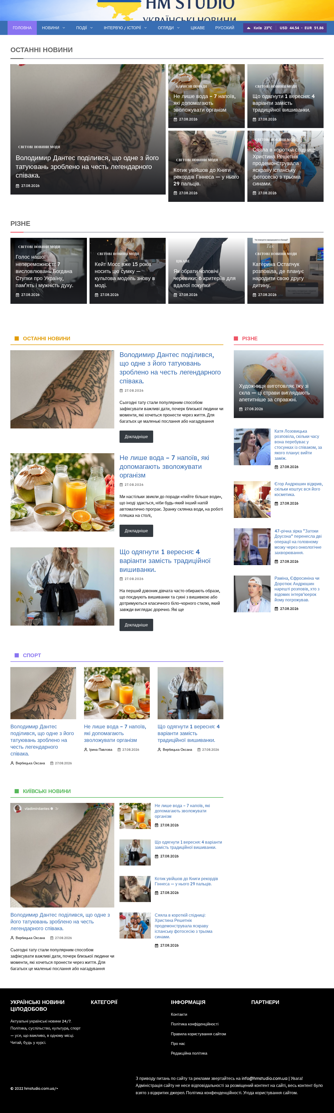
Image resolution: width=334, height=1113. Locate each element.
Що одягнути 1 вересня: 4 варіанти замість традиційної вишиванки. (284, 103)
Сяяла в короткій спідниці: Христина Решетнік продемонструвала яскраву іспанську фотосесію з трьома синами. (284, 166)
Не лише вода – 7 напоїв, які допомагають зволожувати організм (205, 103)
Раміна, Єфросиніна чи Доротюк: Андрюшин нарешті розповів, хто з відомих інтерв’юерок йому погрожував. (297, 589)
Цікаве (198, 27)
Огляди (166, 27)
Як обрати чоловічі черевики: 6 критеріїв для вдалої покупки (205, 278)
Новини (50, 27)
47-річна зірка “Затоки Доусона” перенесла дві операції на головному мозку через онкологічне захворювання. (298, 541)
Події (81, 27)
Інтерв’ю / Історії (122, 27)
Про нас (178, 1043)
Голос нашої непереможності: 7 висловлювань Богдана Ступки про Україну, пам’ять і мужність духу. (44, 270)
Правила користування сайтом (198, 1033)
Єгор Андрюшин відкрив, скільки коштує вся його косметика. (299, 489)
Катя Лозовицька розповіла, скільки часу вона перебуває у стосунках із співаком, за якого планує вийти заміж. (298, 444)
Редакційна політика (189, 1053)
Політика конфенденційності (213, 1092)
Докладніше (136, 436)
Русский (224, 27)
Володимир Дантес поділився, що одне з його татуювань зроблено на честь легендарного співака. (87, 166)
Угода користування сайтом (270, 1092)
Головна (22, 27)
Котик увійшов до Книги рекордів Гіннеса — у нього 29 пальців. (206, 177)
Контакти (179, 1014)
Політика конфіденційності (194, 1023)
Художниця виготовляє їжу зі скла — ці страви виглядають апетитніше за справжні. (274, 393)
